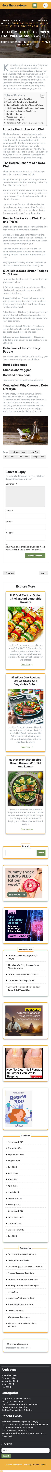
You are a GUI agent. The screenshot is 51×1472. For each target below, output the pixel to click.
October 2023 (14, 1223)
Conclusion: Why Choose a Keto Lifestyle (24, 123)
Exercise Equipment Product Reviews (25, 1267)
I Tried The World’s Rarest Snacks (23, 974)
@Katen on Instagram (17, 1344)
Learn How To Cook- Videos (21, 1298)
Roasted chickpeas (15, 120)
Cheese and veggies (15, 117)
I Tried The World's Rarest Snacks (17, 1427)
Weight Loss (38, 456)
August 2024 (14, 1161)
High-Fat (34, 452)
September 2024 (16, 1154)
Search (25, 846)
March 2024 (13, 1192)
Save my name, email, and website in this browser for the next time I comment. (25, 548)
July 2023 (12, 1236)
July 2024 (12, 1167)
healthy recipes (18, 452)
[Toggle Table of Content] (41, 96)
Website (9, 533)
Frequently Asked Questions (21, 1273)
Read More (25, 665)
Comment (11, 484)
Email (9, 521)
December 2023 (15, 1211)
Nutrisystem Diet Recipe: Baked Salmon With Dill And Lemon (25, 763)
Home (7, 20)
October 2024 (14, 1148)
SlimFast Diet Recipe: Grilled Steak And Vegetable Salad (25, 681)
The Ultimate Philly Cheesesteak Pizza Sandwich (24, 1424)
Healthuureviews (14, 5)
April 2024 (13, 1186)
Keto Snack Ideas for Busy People (21, 111)
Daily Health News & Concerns (22, 1254)
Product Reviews (16, 1310)
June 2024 (13, 1173)
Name (9, 510)
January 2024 (14, 1205)
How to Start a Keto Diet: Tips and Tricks (24, 105)
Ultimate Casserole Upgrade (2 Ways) (19, 1421)
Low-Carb (23, 456)
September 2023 (16, 1230)
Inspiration (13, 1292)
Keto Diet (9, 456)
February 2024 (15, 1198)
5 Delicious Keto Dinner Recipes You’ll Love (25, 108)
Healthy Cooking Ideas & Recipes (23, 1285)
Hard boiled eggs (14, 114)
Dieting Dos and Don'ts (18, 1260)
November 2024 (15, 1142)
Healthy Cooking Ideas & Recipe (23, 1279)
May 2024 (12, 1179)
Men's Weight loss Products (20, 1304)
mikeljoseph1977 (35, 42)
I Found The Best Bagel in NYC (21, 980)
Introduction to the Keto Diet (19, 99)
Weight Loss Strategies (19, 1317)
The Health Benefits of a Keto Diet (21, 102)
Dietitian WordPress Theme (25, 1464)
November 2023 (15, 1217)
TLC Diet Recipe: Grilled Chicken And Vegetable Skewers (26, 598)
